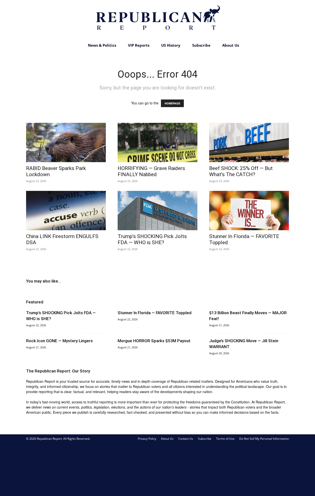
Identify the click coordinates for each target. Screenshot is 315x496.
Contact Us (185, 439)
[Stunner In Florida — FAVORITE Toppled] (249, 210)
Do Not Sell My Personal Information (264, 439)
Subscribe (201, 45)
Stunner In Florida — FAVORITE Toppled (154, 312)
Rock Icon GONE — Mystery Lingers (59, 340)
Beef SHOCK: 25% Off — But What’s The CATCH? (241, 171)
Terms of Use (225, 439)
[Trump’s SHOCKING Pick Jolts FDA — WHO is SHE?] (157, 210)
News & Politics (102, 45)
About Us (230, 45)
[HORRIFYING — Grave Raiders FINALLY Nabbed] (157, 142)
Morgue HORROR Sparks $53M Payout (154, 340)
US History (170, 45)
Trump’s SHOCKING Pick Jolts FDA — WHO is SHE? (152, 239)
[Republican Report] (157, 19)
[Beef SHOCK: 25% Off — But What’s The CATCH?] (249, 142)
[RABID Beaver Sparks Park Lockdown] (66, 142)
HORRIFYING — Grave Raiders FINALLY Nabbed (151, 171)
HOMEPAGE (172, 103)
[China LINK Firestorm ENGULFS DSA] (66, 210)
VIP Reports (138, 45)
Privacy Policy (147, 439)
